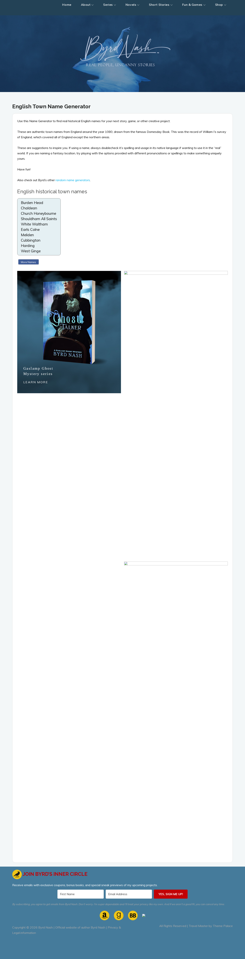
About (86, 5)
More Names (28, 262)
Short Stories (159, 5)
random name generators (73, 180)
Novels (131, 5)
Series (108, 5)
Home (66, 5)
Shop (219, 5)
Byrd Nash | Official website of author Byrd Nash (71, 927)
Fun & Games (192, 5)
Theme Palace (223, 926)
